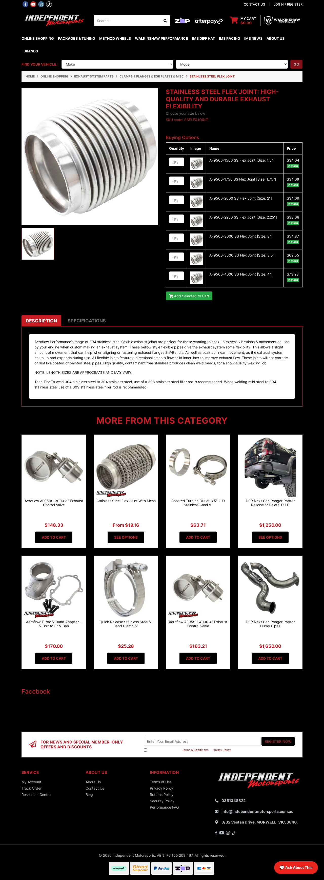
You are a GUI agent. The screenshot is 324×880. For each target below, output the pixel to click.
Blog (89, 794)
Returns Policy (161, 794)
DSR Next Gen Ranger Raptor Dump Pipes (270, 624)
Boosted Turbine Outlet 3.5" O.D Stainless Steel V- (198, 503)
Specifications (87, 320)
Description (41, 320)
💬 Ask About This (296, 867)
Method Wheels (115, 38)
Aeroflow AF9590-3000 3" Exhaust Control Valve (54, 503)
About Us (276, 38)
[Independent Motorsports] (54, 20)
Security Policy (162, 801)
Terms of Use (161, 782)
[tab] (41, 320)
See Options (126, 537)
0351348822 (233, 800)
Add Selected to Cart (191, 296)
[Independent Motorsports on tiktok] (49, 4)
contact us (254, 4)
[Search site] (165, 20)
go (296, 64)
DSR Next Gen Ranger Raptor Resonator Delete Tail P (270, 503)
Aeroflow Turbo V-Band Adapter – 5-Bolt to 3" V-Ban (54, 624)
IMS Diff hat (203, 38)
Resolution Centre (36, 794)
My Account (31, 782)
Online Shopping (38, 38)
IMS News (253, 38)
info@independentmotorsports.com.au (257, 811)
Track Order (32, 788)
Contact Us (95, 788)
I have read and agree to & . (190, 750)
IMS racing (229, 38)
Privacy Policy (221, 750)
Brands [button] (31, 51)
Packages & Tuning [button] (76, 38)
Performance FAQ (164, 807)
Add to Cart (54, 537)
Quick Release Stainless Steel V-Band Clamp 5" (126, 624)
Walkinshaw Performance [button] (161, 38)
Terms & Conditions (195, 750)
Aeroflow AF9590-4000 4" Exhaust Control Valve (198, 624)
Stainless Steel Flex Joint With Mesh (126, 501)
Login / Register (288, 4)
